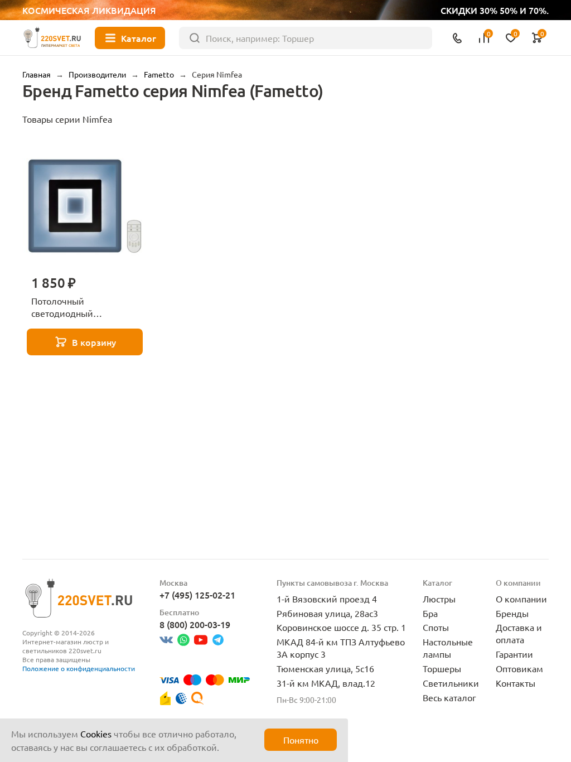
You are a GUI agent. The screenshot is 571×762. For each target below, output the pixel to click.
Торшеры (442, 668)
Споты (436, 627)
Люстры (439, 598)
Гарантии (514, 653)
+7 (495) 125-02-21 (197, 595)
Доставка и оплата (519, 633)
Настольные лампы (448, 647)
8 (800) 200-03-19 (194, 624)
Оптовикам (519, 668)
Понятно (300, 739)
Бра (430, 613)
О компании (521, 598)
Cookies (96, 733)
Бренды (512, 613)
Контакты (515, 682)
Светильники (451, 682)
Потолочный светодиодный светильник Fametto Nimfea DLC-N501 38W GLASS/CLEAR (77, 307)
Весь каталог (449, 697)
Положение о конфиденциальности (78, 668)
